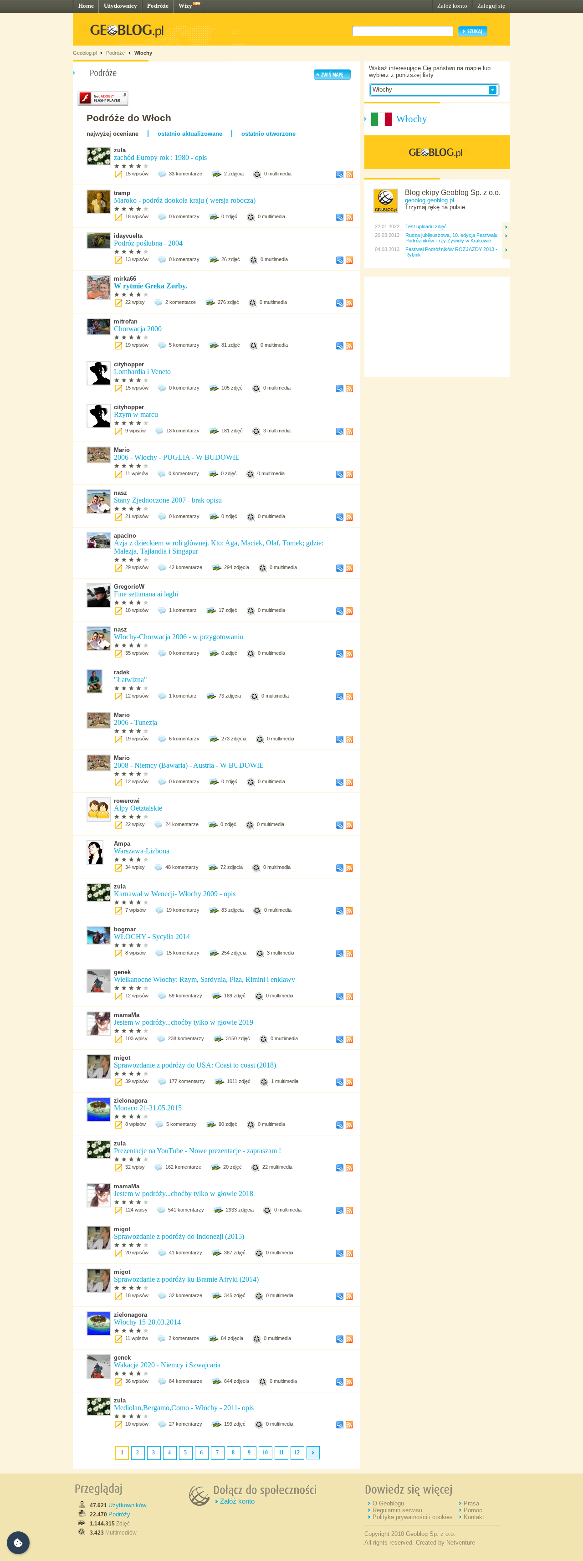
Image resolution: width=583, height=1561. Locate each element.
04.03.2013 (386, 249)
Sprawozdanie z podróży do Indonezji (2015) (179, 1236)
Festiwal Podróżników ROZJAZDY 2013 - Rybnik (451, 251)
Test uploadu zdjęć (426, 226)
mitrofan (126, 321)
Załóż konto (452, 5)
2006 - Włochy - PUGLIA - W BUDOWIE (177, 457)
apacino (125, 535)
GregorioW (129, 586)
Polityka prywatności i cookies (413, 1517)
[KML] (339, 176)
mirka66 (125, 278)
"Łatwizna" (130, 679)
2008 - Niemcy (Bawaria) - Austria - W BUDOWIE (189, 765)
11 (281, 1452)
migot (122, 1057)
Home (86, 5)
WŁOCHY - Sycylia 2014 (153, 936)
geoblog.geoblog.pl (429, 200)
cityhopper (129, 364)
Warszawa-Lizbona (141, 851)
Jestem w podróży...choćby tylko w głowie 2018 (183, 1193)
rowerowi (127, 800)
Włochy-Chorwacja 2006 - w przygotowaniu (178, 637)
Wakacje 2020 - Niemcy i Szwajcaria (167, 1365)
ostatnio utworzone (268, 133)
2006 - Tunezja (135, 722)
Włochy (143, 53)
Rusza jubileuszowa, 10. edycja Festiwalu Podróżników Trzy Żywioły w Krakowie (451, 237)
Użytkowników (127, 1505)
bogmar (125, 929)
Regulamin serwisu (397, 1510)
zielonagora (130, 1100)
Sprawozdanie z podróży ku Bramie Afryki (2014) (186, 1279)
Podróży (119, 1514)
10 (265, 1452)
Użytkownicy (120, 5)
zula (120, 150)
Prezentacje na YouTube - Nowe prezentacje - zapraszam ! (197, 1151)
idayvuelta (128, 235)
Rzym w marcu (136, 414)
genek (122, 972)
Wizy (185, 5)
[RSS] (349, 176)
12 (297, 1452)
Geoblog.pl (85, 53)
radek (121, 672)
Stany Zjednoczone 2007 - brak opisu (168, 500)
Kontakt (474, 1517)
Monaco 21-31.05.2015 (148, 1108)
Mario (122, 450)
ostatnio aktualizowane (190, 133)
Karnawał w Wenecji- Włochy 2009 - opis (174, 894)
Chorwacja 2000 (138, 329)
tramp (122, 193)
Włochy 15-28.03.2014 (147, 1322)
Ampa (122, 843)
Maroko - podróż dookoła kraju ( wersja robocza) (185, 200)
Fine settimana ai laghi (146, 594)
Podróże (158, 5)
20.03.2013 (386, 235)
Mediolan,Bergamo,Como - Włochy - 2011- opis (184, 1408)
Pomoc (473, 1510)
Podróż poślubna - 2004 (148, 243)
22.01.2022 (386, 226)
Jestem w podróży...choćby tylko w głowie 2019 (183, 1022)
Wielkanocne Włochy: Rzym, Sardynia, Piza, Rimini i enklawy (204, 979)
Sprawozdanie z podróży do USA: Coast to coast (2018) (195, 1065)
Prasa (471, 1503)
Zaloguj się (491, 5)
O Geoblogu (388, 1503)
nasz (120, 492)
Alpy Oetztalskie (138, 808)
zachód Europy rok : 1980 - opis (161, 157)
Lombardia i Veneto (142, 371)
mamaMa (126, 1015)
